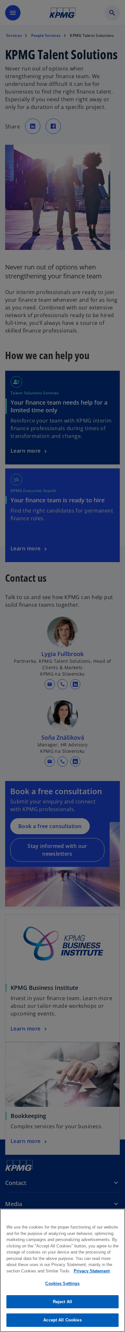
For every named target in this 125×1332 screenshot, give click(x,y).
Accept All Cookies (62, 1320)
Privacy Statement (92, 1271)
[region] (62, 1270)
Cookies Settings (62, 1283)
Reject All (62, 1301)
